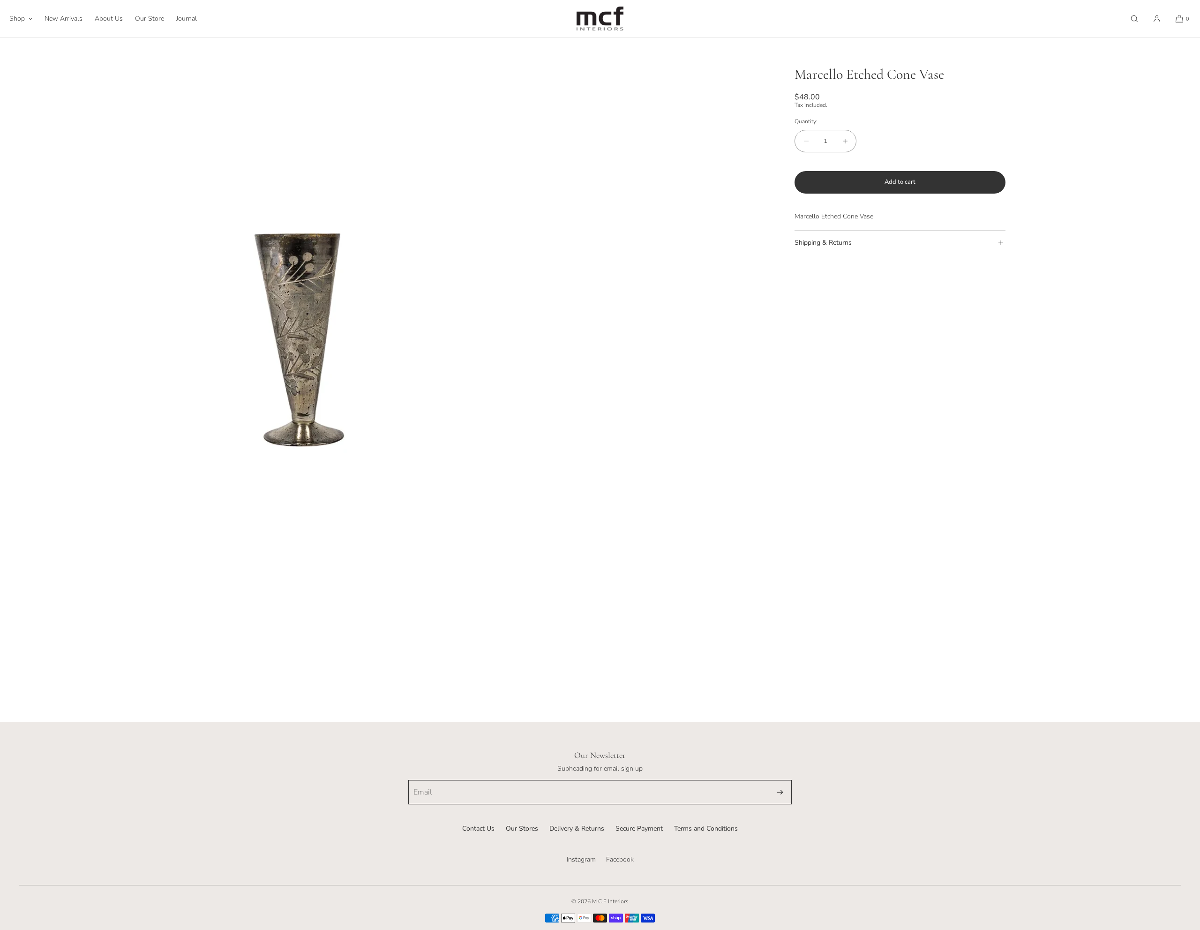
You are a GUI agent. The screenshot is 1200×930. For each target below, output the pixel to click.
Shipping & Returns (823, 242)
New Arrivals (63, 18)
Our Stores (522, 828)
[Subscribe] (780, 792)
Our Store (149, 18)
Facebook (620, 859)
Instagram (581, 859)
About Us (109, 18)
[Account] (1157, 18)
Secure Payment (639, 828)
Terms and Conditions (706, 828)
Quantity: (806, 121)
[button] (1134, 18)
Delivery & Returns (576, 828)
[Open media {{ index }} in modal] (300, 338)
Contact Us (478, 828)
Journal (186, 18)
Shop (17, 18)
